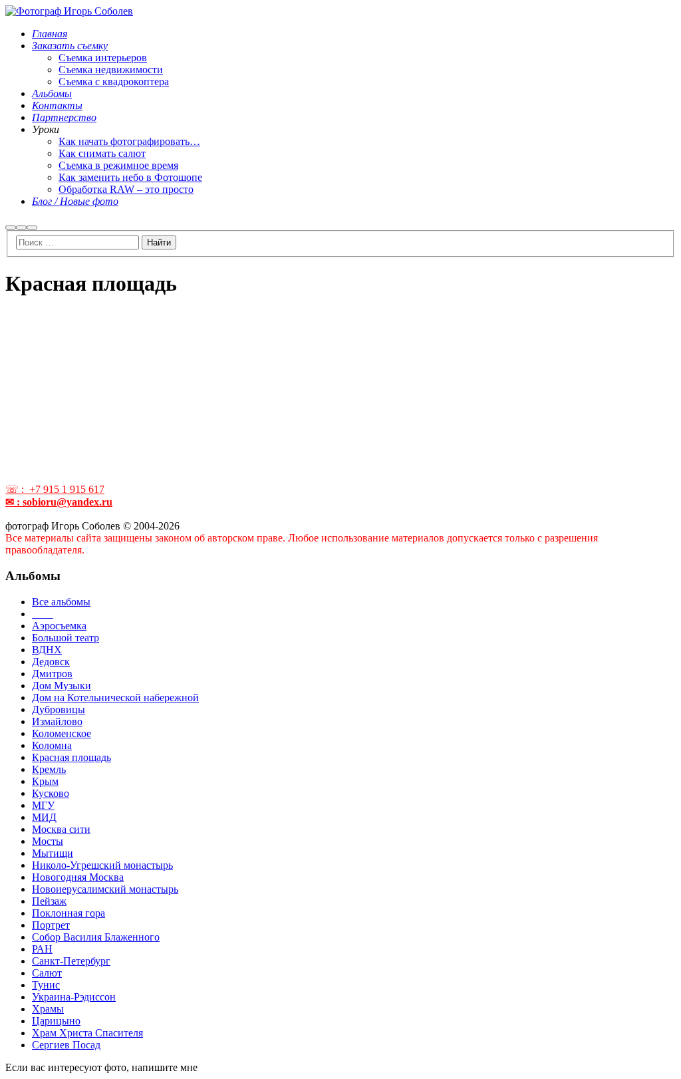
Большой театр (65, 637)
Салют (47, 973)
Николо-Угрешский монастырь (102, 865)
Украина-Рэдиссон (74, 996)
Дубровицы (58, 709)
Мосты (47, 841)
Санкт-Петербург (71, 961)
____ (42, 613)
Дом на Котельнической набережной (115, 697)
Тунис (46, 985)
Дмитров (52, 673)
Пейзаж (49, 901)
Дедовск (51, 661)
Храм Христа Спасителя (87, 1032)
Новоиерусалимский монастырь (105, 889)
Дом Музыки (61, 685)
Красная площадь (71, 757)
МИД (44, 817)
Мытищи (52, 853)
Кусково (50, 793)
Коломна (52, 745)
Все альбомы (61, 601)
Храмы (48, 1008)
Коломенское (61, 733)
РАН (42, 949)
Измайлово (57, 721)
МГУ (43, 805)
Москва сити (61, 829)
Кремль (49, 769)
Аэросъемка (59, 625)
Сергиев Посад (66, 1044)
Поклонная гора (68, 913)
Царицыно (56, 1020)
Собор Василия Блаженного (96, 937)
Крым (45, 781)
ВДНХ (47, 649)
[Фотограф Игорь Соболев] (69, 11)
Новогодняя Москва (78, 877)
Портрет (51, 925)
